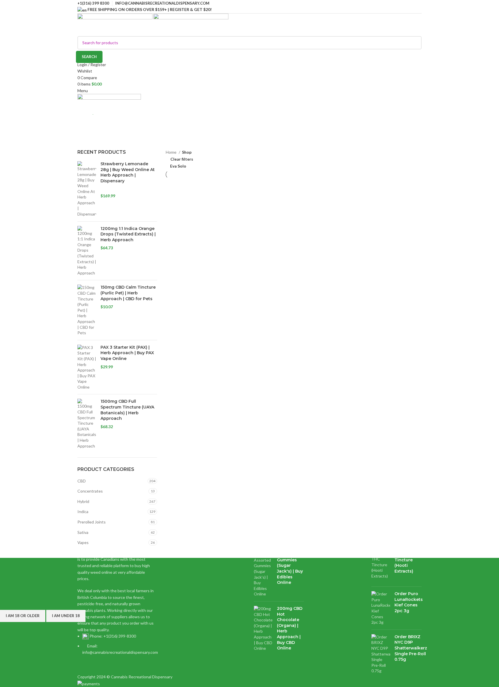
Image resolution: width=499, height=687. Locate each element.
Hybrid (83, 501)
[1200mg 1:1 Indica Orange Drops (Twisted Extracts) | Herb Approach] (86, 251)
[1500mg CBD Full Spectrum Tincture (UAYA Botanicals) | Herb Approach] (86, 424)
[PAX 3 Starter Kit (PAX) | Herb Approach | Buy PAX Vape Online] (86, 367)
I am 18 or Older (23, 615)
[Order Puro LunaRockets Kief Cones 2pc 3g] (380, 608)
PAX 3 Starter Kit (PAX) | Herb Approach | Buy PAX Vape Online (127, 353)
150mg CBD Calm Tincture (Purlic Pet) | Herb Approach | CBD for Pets (128, 293)
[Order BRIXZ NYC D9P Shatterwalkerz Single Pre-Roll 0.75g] (380, 654)
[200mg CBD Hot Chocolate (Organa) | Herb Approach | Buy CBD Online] (263, 632)
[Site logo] (115, 24)
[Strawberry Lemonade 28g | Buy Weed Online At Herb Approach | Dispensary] (86, 189)
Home (82, 145)
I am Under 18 (66, 615)
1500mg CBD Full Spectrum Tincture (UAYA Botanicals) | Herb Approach (127, 410)
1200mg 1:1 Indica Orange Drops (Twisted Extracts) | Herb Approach (128, 234)
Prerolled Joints (91, 521)
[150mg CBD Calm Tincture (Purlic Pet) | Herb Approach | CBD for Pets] (86, 310)
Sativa (82, 532)
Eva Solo (178, 166)
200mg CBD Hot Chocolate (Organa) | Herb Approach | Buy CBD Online (289, 628)
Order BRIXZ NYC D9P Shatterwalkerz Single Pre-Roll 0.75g (410, 648)
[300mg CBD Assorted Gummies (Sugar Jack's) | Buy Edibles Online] (263, 571)
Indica (82, 511)
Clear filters (181, 159)
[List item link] (117, 644)
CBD (81, 480)
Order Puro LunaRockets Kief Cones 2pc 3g (408, 602)
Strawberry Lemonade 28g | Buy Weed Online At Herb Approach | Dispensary (127, 172)
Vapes (83, 542)
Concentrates (90, 491)
